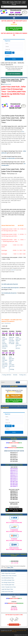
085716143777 (14, 457)
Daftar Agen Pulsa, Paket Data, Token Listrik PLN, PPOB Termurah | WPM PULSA (14, 3)
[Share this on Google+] (10, 323)
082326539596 (14, 561)
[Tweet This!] (7, 323)
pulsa (23, 131)
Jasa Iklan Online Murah (22, 635)
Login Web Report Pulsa (7, 589)
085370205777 (14, 454)
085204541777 (14, 452)
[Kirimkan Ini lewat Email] (2, 326)
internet (13, 269)
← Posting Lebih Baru (6, 374)
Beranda (15, 374)
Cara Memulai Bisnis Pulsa (8, 578)
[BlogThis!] (4, 326)
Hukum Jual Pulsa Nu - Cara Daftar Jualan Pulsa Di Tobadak (11, 340)
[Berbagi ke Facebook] (6, 326)
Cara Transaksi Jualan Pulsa (8, 584)
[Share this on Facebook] (4, 323)
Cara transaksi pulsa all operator (8, 293)
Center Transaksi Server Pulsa (9, 587)
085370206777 (14, 456)
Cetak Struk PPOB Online (7, 591)
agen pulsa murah (7, 84)
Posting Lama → (23, 374)
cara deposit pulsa (10, 158)
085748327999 (14, 459)
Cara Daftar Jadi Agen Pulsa (8, 580)
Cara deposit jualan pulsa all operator (10, 287)
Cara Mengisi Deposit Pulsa (8, 582)
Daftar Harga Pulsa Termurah (8, 573)
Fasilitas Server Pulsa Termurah (9, 575)
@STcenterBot (14, 504)
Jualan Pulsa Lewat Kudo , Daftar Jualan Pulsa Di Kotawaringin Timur (13, 80)
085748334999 (14, 461)
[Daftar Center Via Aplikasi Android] (14, 511)
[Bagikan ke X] (5, 326)
